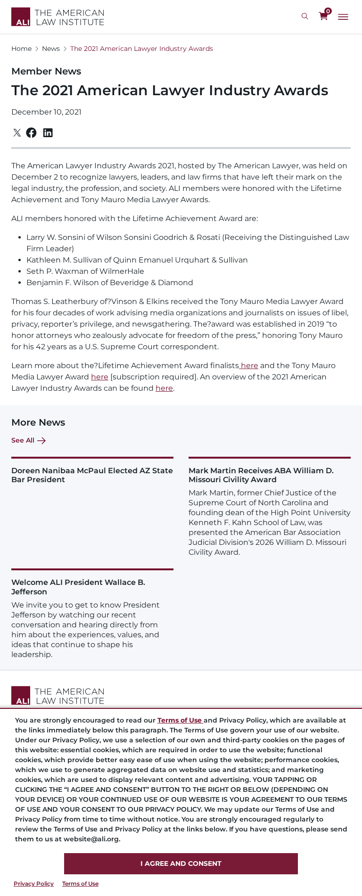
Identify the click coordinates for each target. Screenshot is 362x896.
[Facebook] (31, 132)
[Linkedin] (48, 133)
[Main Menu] (343, 17)
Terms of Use (80, 883)
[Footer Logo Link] (181, 695)
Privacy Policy (34, 883)
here (248, 365)
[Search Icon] (306, 16)
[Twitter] (17, 133)
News (51, 48)
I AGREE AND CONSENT (181, 863)
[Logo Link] (57, 16)
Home (21, 48)
